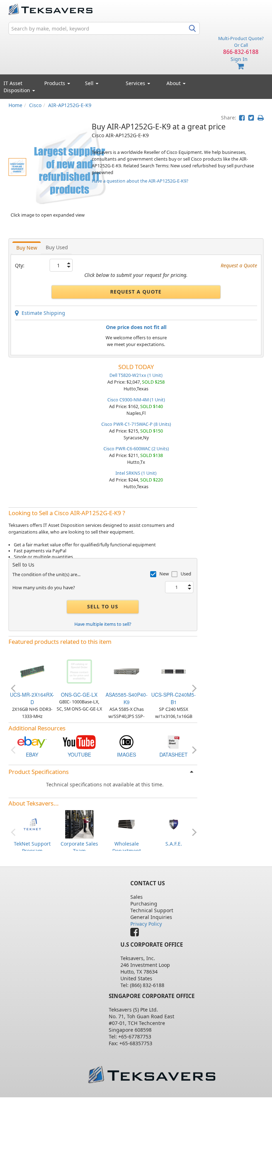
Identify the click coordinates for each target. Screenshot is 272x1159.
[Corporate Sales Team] (79, 823)
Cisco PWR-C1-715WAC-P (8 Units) (136, 424)
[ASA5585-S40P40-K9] (126, 670)
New (164, 574)
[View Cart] (240, 66)
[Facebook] (136, 933)
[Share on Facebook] (242, 117)
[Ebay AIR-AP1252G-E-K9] (32, 741)
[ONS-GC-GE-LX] (79, 670)
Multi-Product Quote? (241, 38)
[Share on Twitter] (251, 117)
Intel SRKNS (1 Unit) (136, 473)
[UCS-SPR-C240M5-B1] (173, 670)
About (173, 83)
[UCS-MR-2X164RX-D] (32, 670)
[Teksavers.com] (151, 1074)
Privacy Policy (146, 923)
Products (55, 83)
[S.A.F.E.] (173, 823)
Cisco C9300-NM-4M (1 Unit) (136, 400)
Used (186, 574)
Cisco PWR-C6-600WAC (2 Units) (136, 449)
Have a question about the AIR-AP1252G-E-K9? (140, 181)
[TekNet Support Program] (32, 823)
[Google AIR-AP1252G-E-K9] (126, 741)
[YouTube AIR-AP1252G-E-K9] (79, 741)
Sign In (239, 59)
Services (136, 83)
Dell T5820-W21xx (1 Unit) (136, 375)
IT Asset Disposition (18, 87)
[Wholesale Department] (126, 823)
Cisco (35, 105)
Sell (90, 83)
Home (15, 105)
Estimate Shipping (42, 313)
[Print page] (260, 117)
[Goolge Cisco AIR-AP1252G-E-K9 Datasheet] (173, 741)
